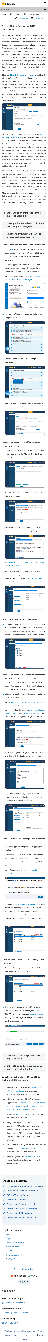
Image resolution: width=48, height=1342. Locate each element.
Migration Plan (12, 1238)
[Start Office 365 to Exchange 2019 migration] (25, 988)
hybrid (36, 1102)
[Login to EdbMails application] (25, 296)
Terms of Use (17, 1335)
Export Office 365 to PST (18, 1199)
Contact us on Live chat (15, 1303)
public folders (11, 713)
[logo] (8, 4)
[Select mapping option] (25, 888)
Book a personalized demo (16, 1313)
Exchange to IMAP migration (20, 1213)
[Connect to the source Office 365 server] (25, 547)
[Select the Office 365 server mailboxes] (25, 653)
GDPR (26, 1335)
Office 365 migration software (22, 75)
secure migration (31, 1156)
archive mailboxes (31, 713)
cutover (23, 1102)
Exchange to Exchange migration (22, 1204)
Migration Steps (12, 1246)
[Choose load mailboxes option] (25, 817)
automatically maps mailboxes (25, 904)
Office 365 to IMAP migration (20, 1195)
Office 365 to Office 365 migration (22, 1190)
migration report (36, 1014)
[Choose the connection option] (25, 511)
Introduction (11, 1234)
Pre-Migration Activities (15, 1242)
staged (30, 1102)
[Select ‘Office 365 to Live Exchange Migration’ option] (25, 382)
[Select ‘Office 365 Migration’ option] (25, 337)
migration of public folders (28, 1148)
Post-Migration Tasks (14, 1251)
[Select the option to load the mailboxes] (25, 599)
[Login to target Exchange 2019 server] (25, 774)
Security (33, 1335)
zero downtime (21, 1114)
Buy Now (39, 18)
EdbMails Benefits (13, 1259)
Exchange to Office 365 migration (22, 1208)
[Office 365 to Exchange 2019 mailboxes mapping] (25, 939)
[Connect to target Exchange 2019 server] (25, 733)
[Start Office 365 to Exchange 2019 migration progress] (25, 1035)
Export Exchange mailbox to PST (21, 1217)
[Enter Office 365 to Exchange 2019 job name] (25, 423)
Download (23, 18)
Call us (16, 1323)
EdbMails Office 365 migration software (25, 1186)
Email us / (9, 1323)
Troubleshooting (12, 1255)
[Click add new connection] (25, 474)
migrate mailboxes (37, 710)
